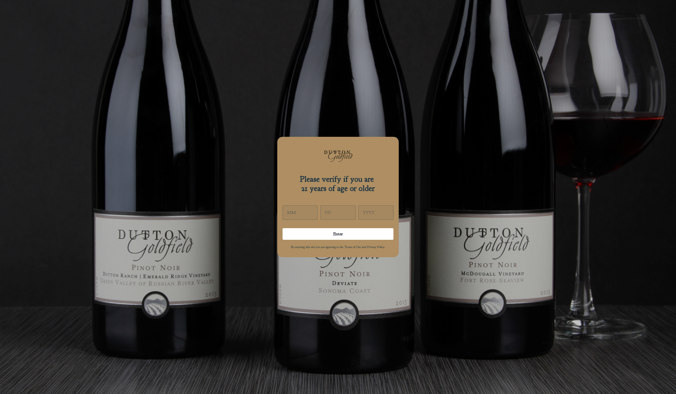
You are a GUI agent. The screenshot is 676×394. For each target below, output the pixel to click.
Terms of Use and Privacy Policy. (364, 247)
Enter (338, 234)
